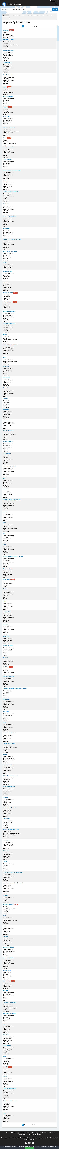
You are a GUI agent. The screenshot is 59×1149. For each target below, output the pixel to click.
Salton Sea (5, 203)
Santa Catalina (6, 579)
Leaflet (10, 1137)
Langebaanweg (6, 840)
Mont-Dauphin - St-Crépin (9, 733)
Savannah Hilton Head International (12, 239)
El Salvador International (9, 127)
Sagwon (5, 87)
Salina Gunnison (7, 453)
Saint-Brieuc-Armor (8, 420)
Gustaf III (5, 388)
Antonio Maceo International (10, 775)
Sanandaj (5, 895)
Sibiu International (7, 568)
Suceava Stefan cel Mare (9, 786)
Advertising (14, 1133)
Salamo (5, 137)
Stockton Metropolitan (8, 676)
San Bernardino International (10, 345)
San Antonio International (9, 216)
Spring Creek (6, 636)
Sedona (5, 1076)
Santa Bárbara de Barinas (9, 323)
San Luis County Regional (9, 466)
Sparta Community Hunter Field (11, 191)
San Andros (6, 181)
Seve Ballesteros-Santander (10, 1013)
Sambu (4, 262)
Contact (38, 1135)
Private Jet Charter (25, 1133)
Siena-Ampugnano (7, 271)
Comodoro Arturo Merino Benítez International (15, 688)
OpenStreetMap (54, 1137)
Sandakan (5, 936)
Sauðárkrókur (6, 116)
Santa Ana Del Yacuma (8, 430)
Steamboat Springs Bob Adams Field (12, 499)
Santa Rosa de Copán (8, 904)
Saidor (4, 915)
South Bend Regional (8, 441)
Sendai (4, 926)
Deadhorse (5, 588)
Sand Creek (6, 850)
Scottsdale (5, 624)
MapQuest (47, 1137)
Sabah (4, 522)
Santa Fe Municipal (7, 74)
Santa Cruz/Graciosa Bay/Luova (11, 829)
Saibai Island (6, 489)
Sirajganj (5, 107)
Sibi (4, 478)
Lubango (5, 861)
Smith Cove (6, 667)
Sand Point (5, 990)
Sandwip (5, 1067)
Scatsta (5, 754)
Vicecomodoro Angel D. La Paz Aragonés (13, 872)
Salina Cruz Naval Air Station (10, 808)
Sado (4, 1024)
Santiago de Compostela (9, 743)
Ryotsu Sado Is (6, 981)
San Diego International (9, 147)
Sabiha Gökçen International (10, 251)
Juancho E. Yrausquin (8, 39)
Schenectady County (8, 645)
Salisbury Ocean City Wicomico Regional (13, 556)
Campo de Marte (7, 159)
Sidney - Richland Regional (9, 1088)
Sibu (4, 533)
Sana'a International (8, 96)
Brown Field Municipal (8, 958)
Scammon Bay (6, 699)
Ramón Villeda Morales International (12, 170)
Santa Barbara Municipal (9, 311)
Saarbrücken (6, 711)
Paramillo (5, 657)
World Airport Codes (14, 4)
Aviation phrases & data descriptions (42, 1133)
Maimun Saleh (6, 377)
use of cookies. (53, 1146)
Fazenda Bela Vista (7, 302)
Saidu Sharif (6, 1034)
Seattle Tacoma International (10, 1100)
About (7, 1133)
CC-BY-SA (33, 1139)
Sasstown (5, 282)
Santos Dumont (7, 1045)
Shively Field (6, 30)
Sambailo (5, 398)
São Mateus (6, 409)
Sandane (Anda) (7, 970)
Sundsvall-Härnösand (8, 947)
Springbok (5, 512)
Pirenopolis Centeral (8, 292)
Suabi (4, 357)
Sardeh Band (6, 366)
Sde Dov (5, 1056)
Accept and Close (29, 1147)
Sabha (4, 1113)
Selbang (5, 334)
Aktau (4, 722)
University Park (7, 611)
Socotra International (8, 765)
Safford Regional (7, 62)
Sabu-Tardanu (6, 228)
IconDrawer (21, 1137)
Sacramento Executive (8, 50)
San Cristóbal (6, 818)
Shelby (4, 544)
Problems (22, 1135)
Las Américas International (9, 1002)
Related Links (31, 1135)
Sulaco (4, 601)
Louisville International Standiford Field (13, 883)
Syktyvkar (5, 797)
